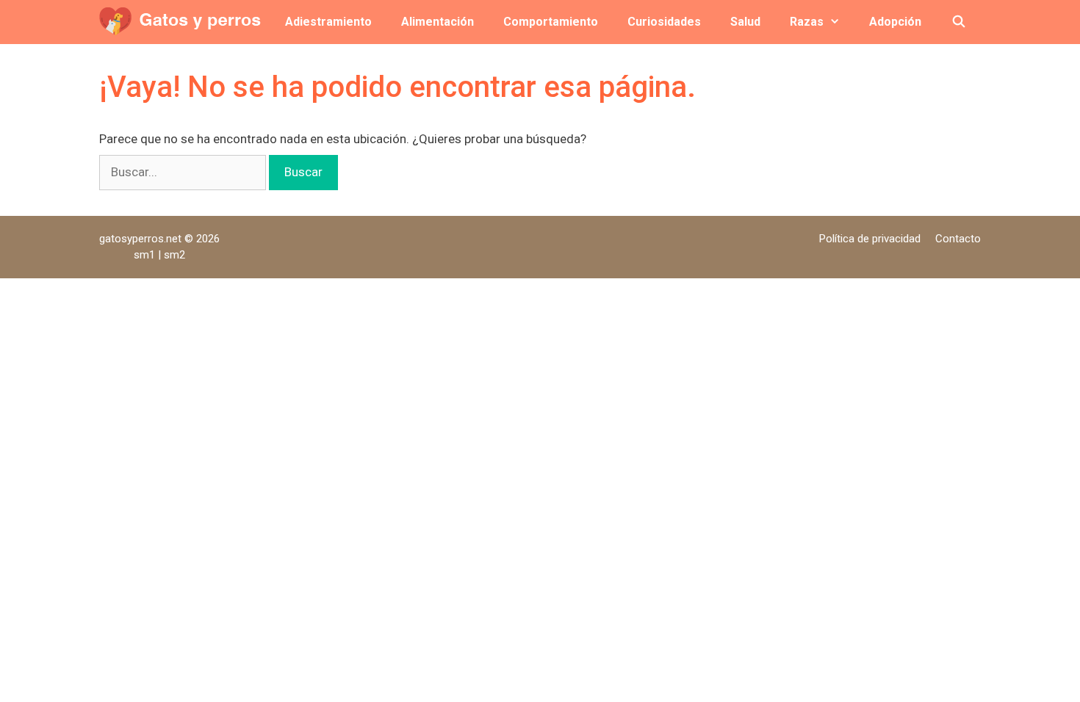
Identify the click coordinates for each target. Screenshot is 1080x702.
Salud (745, 22)
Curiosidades (664, 22)
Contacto (958, 238)
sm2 (174, 254)
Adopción (895, 22)
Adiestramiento (328, 22)
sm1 (146, 254)
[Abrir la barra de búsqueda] (958, 22)
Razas (807, 22)
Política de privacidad (870, 238)
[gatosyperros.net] (184, 22)
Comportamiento (550, 22)
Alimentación (437, 22)
